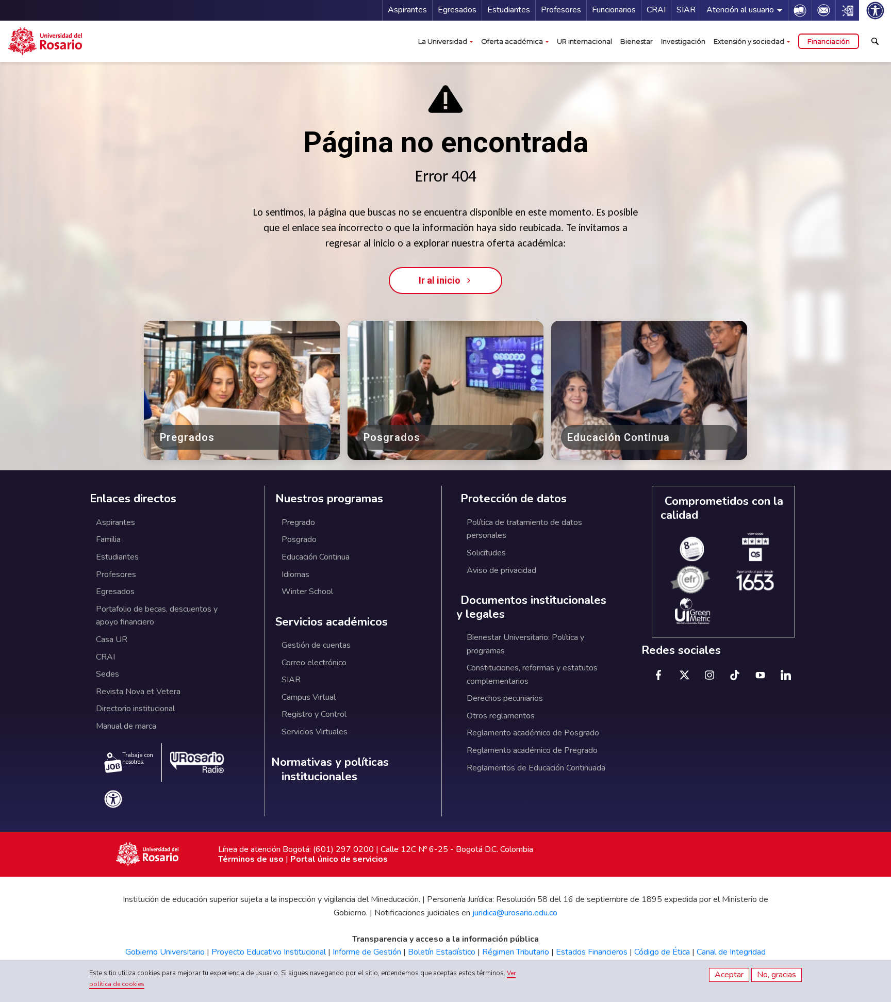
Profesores (561, 9)
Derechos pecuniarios (505, 698)
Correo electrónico (314, 662)
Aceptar (729, 974)
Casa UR (111, 639)
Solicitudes (486, 553)
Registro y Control (314, 714)
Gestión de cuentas (316, 645)
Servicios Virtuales (315, 731)
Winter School (307, 591)
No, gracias (776, 974)
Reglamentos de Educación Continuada (536, 768)
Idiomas (295, 574)
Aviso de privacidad (501, 570)
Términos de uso (251, 859)
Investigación (683, 41)
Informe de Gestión (367, 952)
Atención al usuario (740, 9)
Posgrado (299, 539)
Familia (108, 539)
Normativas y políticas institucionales (330, 769)
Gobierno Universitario (165, 952)
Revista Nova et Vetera (138, 691)
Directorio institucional (135, 708)
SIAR (686, 9)
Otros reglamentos (501, 715)
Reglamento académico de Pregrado (532, 750)
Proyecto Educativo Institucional (268, 952)
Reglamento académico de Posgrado (533, 732)
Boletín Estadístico (441, 952)
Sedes (107, 674)
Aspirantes (407, 9)
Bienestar (636, 41)
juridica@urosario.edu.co (514, 912)
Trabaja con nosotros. (137, 758)
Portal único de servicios (339, 859)
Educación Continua (316, 557)
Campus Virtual (309, 697)
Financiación (828, 41)
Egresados (457, 9)
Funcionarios (614, 9)
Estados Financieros (592, 952)
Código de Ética (662, 952)
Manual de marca (126, 726)
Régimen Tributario (515, 952)
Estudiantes (508, 9)
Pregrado (298, 522)
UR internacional (584, 41)
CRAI (656, 9)
